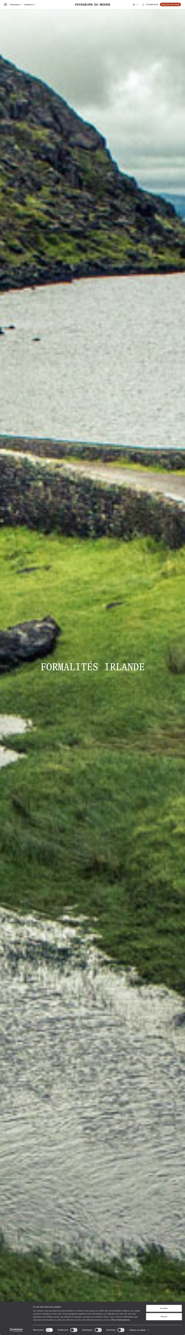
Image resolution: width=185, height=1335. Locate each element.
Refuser (164, 1316)
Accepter (164, 1308)
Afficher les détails (137, 1330)
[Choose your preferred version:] (135, 4)
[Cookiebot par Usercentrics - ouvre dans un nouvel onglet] (16, 1330)
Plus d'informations (120, 1320)
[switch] (73, 1330)
